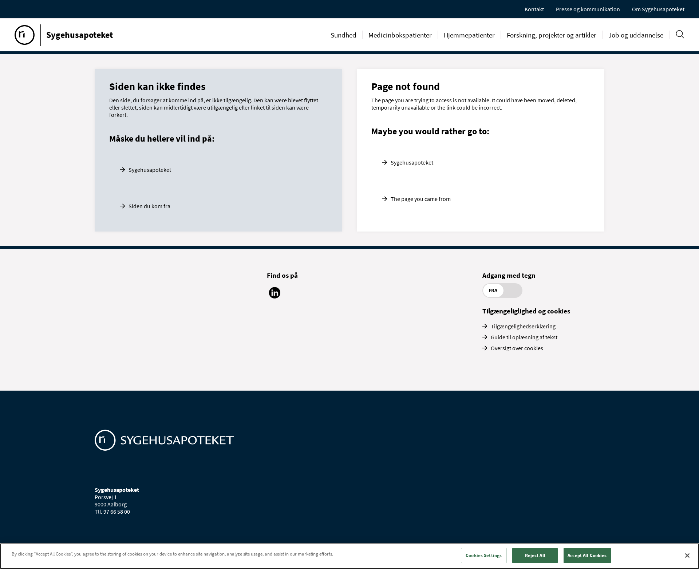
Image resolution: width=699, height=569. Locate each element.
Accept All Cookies (587, 555)
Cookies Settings (484, 555)
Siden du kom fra (149, 206)
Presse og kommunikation (588, 9)
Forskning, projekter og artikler (551, 35)
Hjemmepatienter (469, 35)
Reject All (535, 555)
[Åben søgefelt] (679, 34)
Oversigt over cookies (517, 348)
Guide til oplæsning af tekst (524, 337)
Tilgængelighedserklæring (523, 326)
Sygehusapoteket (150, 169)
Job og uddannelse (635, 35)
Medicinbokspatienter (400, 35)
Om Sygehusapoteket (658, 9)
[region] (349, 556)
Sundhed (343, 35)
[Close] (687, 556)
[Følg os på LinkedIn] (274, 296)
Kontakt (534, 9)
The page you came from (421, 198)
